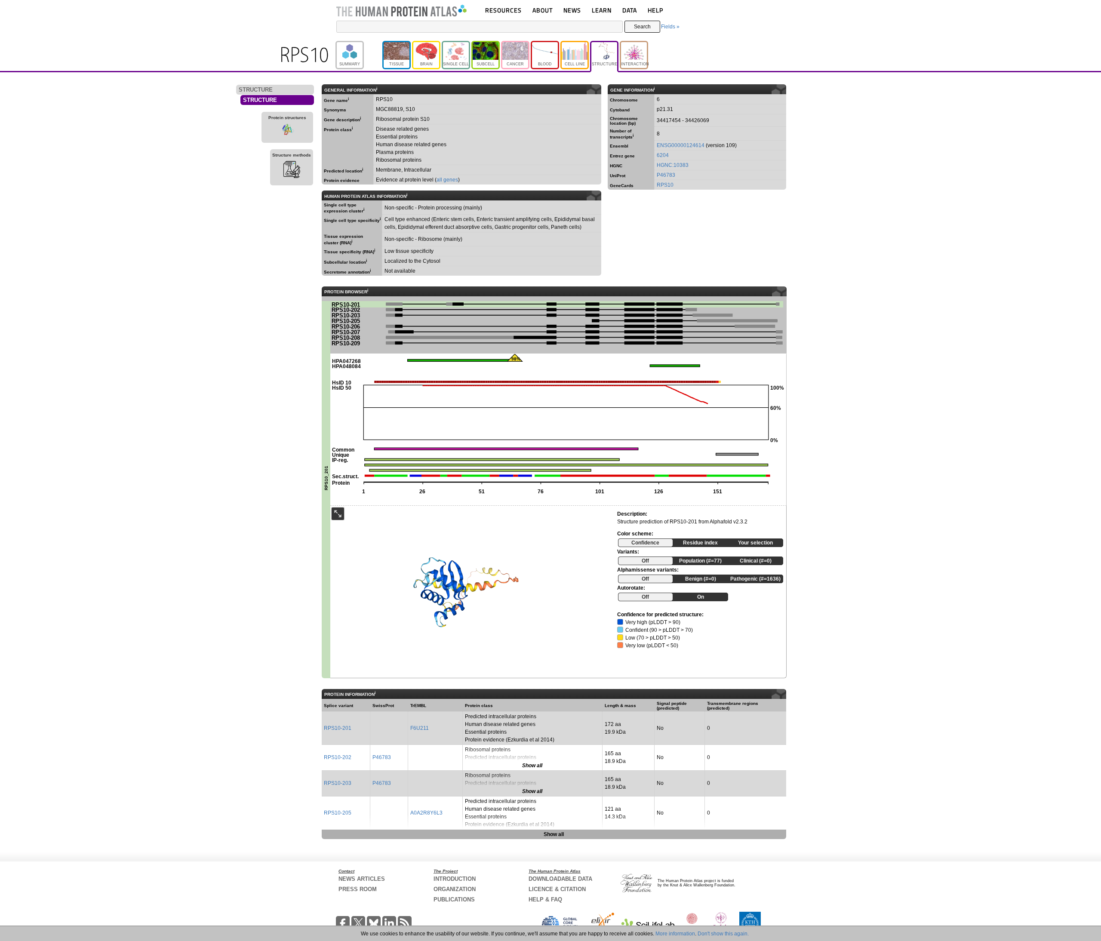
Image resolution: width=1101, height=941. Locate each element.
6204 (663, 155)
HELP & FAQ (545, 899)
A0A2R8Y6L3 (426, 813)
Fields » (670, 27)
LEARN (602, 10)
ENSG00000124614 (680, 145)
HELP (655, 10)
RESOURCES (503, 10)
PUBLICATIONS (454, 899)
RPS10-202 (337, 757)
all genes (447, 180)
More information (675, 934)
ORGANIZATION (455, 889)
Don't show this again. (723, 934)
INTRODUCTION (455, 879)
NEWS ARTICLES (361, 879)
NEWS (572, 10)
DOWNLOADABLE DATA (560, 879)
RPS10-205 (337, 813)
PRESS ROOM (357, 889)
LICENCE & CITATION (557, 889)
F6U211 (419, 728)
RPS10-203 (337, 783)
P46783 (666, 175)
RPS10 (665, 185)
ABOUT (542, 10)
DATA (629, 10)
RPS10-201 (337, 728)
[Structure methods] (291, 171)
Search (642, 27)
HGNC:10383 (673, 165)
